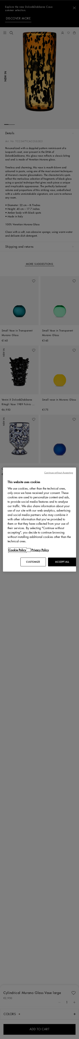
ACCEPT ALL (62, 562)
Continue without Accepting (58, 473)
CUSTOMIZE (33, 562)
